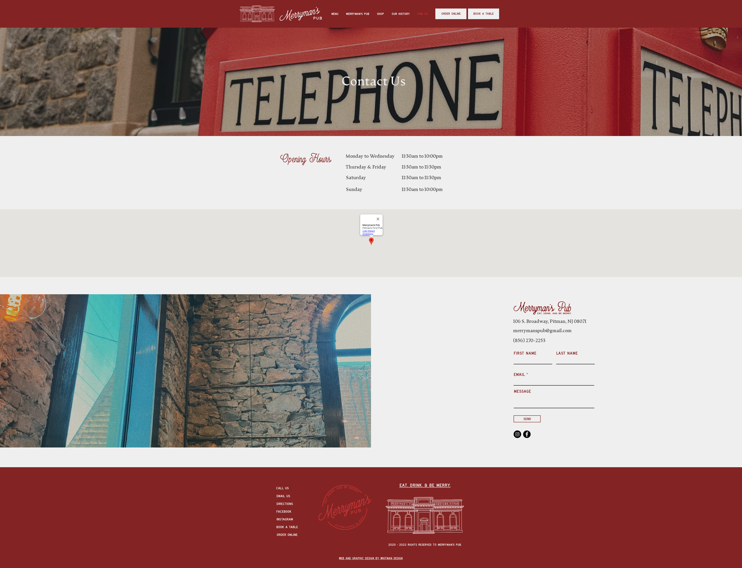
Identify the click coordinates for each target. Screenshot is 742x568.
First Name (525, 353)
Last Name (567, 353)
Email (519, 374)
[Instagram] (517, 434)
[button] (380, 14)
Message (522, 391)
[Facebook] (527, 434)
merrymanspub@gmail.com (542, 330)
